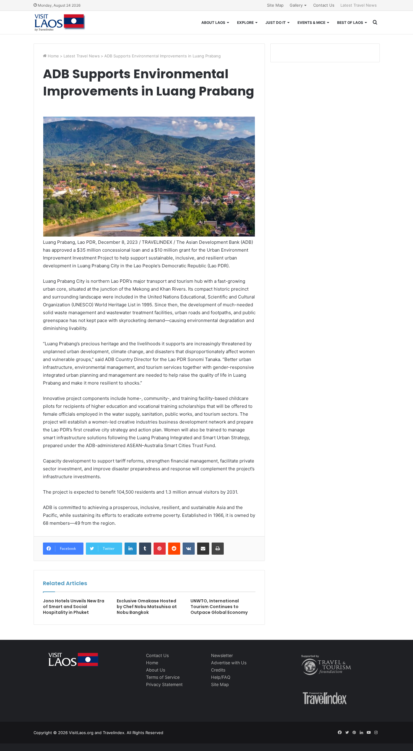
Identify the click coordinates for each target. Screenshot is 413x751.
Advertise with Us (228, 662)
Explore (245, 22)
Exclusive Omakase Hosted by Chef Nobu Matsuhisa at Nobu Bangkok (147, 606)
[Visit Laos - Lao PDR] (59, 22)
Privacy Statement (164, 684)
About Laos (213, 22)
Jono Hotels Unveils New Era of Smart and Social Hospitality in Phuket (73, 606)
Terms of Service (163, 677)
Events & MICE (311, 22)
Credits (218, 669)
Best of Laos (350, 22)
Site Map (275, 5)
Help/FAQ (220, 677)
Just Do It (275, 22)
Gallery (296, 5)
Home (53, 55)
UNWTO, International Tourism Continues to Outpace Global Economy (219, 606)
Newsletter (222, 655)
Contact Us (323, 5)
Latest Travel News (358, 5)
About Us (155, 669)
